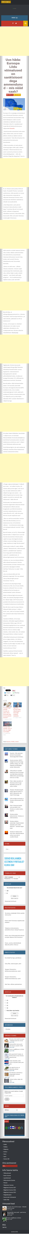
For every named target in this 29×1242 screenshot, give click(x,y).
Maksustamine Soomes (9, 1180)
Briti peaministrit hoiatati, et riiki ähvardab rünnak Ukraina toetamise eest (16, 1056)
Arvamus (8, 1029)
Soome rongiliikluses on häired (16, 1049)
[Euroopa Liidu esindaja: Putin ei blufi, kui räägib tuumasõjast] (7, 723)
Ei (7, 893)
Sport (5, 1156)
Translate (16, 878)
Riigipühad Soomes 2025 (10, 1192)
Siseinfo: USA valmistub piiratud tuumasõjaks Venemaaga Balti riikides (16, 755)
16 (7, 1008)
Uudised (17, 741)
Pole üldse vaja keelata (13, 1010)
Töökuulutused (7, 1173)
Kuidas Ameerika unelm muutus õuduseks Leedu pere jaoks (16, 1062)
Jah (7, 890)
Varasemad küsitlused (10, 901)
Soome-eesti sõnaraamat (10, 1197)
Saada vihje (6, 1199)
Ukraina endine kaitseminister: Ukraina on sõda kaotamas (17, 816)
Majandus (8, 741)
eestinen (17, 94)
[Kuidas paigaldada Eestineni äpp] (14, 1127)
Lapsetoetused (7, 1178)
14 (7, 1003)
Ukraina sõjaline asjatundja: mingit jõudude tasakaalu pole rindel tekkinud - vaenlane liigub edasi (17, 825)
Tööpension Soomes (8, 1185)
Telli (7, 1099)
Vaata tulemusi (14, 898)
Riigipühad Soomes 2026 (10, 1190)
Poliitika (13, 741)
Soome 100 (6, 1159)
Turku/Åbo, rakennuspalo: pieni (13, 963)
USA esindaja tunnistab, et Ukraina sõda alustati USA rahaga (17, 800)
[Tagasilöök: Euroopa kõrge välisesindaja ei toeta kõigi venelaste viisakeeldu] (17, 704)
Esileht (5, 1144)
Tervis (5, 1154)
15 (7, 1005)
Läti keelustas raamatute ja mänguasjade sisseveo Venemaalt (15, 1074)
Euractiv (12, 128)
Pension (5, 1182)
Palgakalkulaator (8, 1194)
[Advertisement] (14, 41)
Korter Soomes (7, 1175)
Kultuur (5, 1151)
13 (7, 1000)
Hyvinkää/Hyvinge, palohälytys (13, 958)
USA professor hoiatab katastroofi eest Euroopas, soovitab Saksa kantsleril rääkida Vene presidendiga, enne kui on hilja (17, 774)
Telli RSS (4, 1227)
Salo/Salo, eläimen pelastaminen (13, 984)
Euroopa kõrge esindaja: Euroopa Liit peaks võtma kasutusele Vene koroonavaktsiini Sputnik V (7, 712)
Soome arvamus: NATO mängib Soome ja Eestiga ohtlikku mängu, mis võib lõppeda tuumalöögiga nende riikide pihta (16, 764)
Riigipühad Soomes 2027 (10, 1187)
